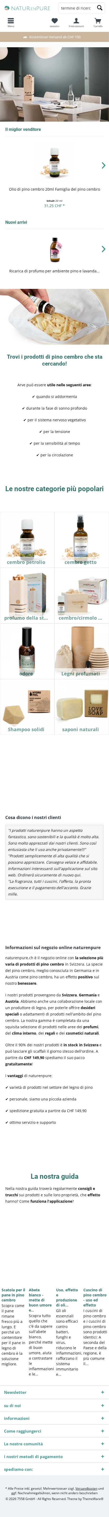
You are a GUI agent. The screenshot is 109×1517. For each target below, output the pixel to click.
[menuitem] (98, 22)
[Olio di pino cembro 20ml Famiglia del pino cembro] (54, 162)
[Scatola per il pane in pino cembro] (14, 1251)
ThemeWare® (93, 1499)
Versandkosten (86, 1488)
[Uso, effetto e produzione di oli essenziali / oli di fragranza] (68, 1251)
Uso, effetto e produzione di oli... (67, 1297)
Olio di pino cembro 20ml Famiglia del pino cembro (54, 189)
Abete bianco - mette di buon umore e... (40, 1300)
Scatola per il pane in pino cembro (13, 1294)
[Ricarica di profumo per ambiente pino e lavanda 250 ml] (54, 250)
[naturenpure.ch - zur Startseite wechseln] (27, 8)
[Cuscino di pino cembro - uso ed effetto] (95, 1251)
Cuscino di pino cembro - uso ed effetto (95, 1297)
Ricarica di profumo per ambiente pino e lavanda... (54, 270)
